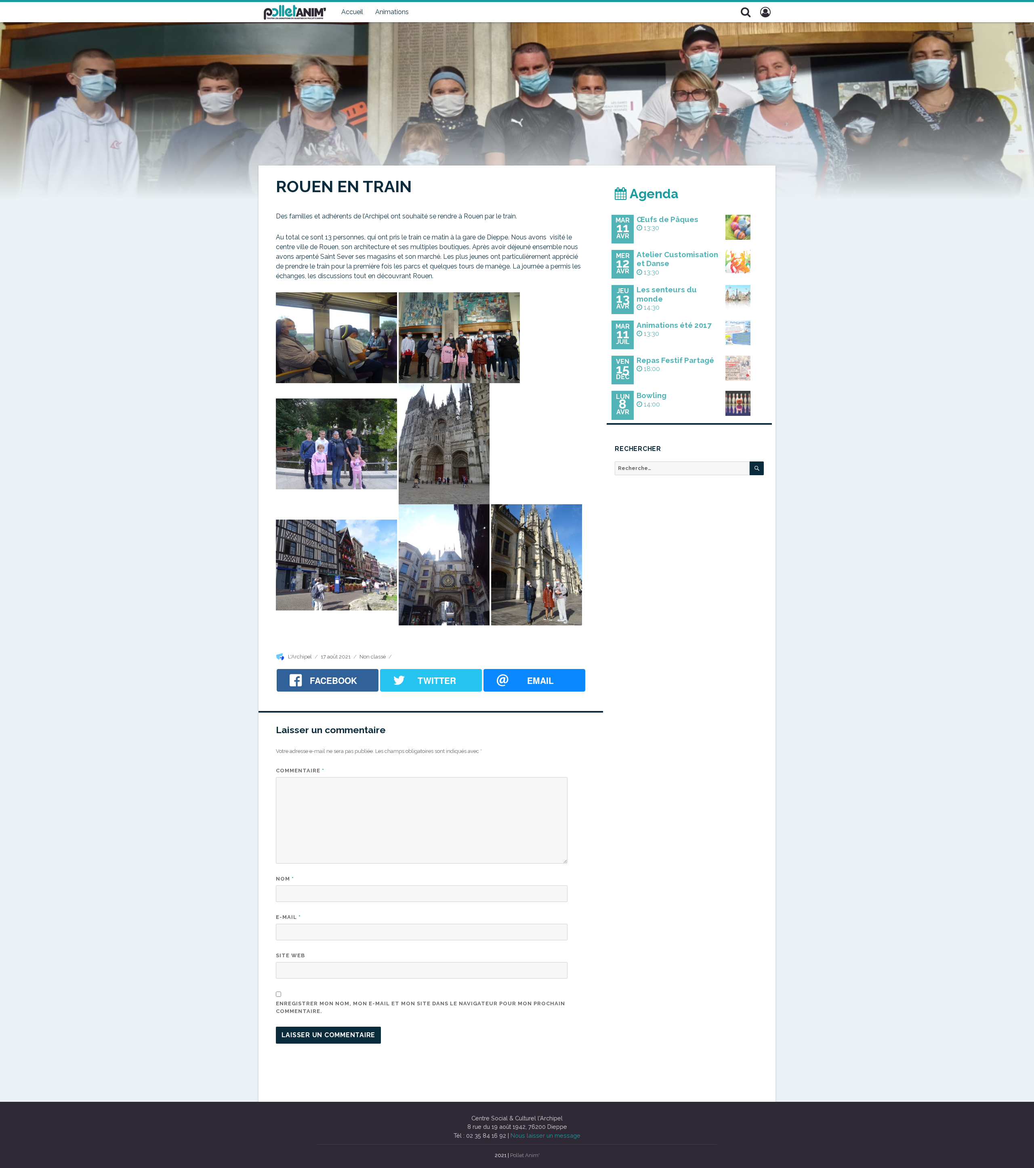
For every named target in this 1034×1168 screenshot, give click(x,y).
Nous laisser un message (545, 1135)
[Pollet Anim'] (295, 11)
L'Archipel (300, 657)
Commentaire (300, 770)
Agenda (653, 193)
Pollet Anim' (525, 1155)
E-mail (288, 917)
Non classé (372, 657)
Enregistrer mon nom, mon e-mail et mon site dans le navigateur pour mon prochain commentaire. (420, 1007)
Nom (285, 879)
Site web (290, 955)
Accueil (352, 12)
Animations (392, 12)
